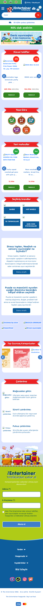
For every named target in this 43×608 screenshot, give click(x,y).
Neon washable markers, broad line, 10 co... (32, 172)
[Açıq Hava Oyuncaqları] (31, 218)
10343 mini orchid (31, 77)
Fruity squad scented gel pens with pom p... (11, 172)
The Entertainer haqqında (16, 596)
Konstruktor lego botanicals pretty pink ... (11, 80)
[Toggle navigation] (2, 9)
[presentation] (4, 38)
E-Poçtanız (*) (8, 500)
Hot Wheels (31, 209)
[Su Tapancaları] (12, 217)
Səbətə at (11, 95)
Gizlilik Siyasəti (35, 592)
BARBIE (12, 209)
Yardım (20, 550)
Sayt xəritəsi (31, 596)
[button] (12, 41)
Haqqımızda (20, 556)
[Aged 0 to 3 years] (11, 120)
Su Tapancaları (12, 221)
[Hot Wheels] (31, 205)
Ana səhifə (24, 592)
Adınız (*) (6, 489)
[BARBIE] (12, 205)
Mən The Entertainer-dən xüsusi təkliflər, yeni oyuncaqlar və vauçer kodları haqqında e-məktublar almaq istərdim (21, 513)
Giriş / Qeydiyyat (33, 2)
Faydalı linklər (20, 563)
